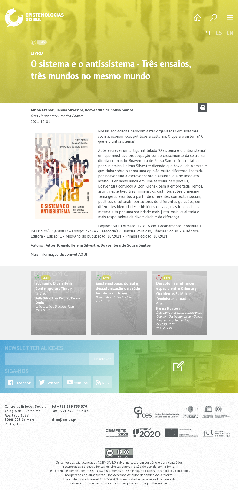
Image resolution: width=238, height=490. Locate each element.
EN (230, 32)
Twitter (52, 383)
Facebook (22, 383)
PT (207, 32)
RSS (105, 383)
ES (219, 32)
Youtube (80, 383)
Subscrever (101, 358)
